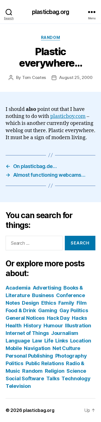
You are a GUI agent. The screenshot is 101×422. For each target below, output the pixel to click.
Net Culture (66, 348)
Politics (14, 363)
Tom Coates (34, 77)
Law (37, 341)
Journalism (64, 333)
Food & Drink (21, 310)
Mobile (14, 348)
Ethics (48, 303)
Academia (18, 288)
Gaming (47, 310)
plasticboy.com (68, 116)
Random (50, 37)
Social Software (25, 378)
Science (76, 371)
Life (48, 341)
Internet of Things (27, 333)
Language (18, 341)
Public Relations (45, 363)
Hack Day (58, 318)
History (32, 325)
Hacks (79, 318)
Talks (52, 378)
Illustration (78, 325)
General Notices (25, 318)
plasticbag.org (50, 12)
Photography (71, 356)
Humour (53, 325)
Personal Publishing (29, 356)
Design (30, 303)
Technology (75, 378)
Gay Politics (73, 310)
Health (13, 325)
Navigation (37, 348)
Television (18, 386)
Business (43, 295)
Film (82, 303)
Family (66, 303)
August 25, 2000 (75, 77)
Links (61, 341)
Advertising (47, 288)
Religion (55, 371)
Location (80, 341)
